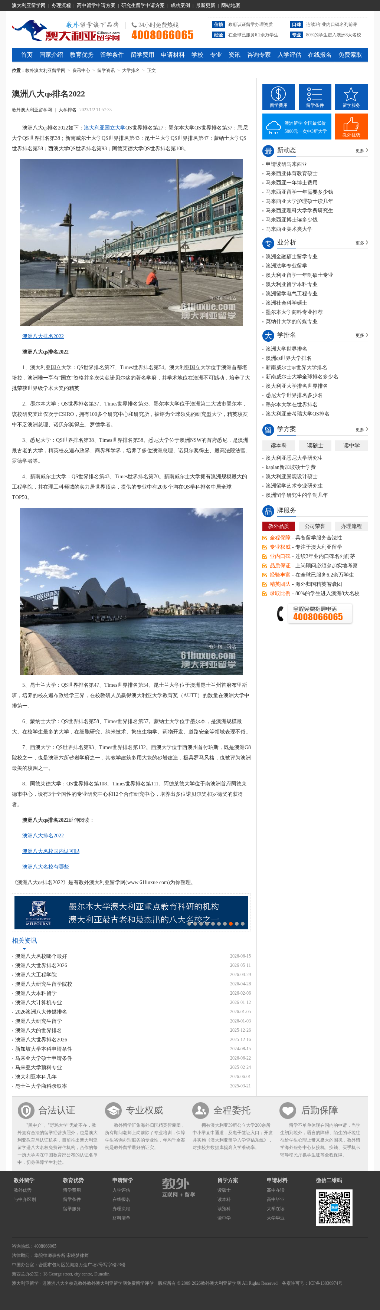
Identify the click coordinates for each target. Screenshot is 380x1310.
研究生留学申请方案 (143, 5)
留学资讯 (106, 70)
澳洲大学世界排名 (286, 349)
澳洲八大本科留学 (36, 993)
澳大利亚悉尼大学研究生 (294, 458)
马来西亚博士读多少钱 (292, 220)
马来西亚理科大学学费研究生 (299, 210)
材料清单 (121, 1218)
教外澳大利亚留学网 (66, 29)
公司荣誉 (315, 526)
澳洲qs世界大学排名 (289, 358)
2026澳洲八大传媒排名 (41, 1012)
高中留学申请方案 (96, 5)
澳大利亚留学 (25, 1283)
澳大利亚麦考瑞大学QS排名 (298, 414)
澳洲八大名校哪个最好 (41, 956)
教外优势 (351, 135)
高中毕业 (276, 1199)
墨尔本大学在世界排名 (292, 404)
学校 (197, 55)
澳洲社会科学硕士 (286, 303)
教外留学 (24, 1180)
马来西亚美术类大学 (289, 229)
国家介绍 (51, 55)
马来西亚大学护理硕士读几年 (299, 201)
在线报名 (320, 55)
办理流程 (61, 5)
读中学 (351, 446)
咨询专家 (259, 55)
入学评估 (289, 55)
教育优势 (82, 55)
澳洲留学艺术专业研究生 (294, 486)
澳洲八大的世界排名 (38, 1030)
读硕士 (315, 446)
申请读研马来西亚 (286, 164)
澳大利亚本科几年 (36, 1077)
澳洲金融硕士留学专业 (292, 256)
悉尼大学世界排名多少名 (294, 395)
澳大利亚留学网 (29, 5)
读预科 (224, 1208)
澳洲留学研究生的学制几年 (297, 495)
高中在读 (276, 1190)
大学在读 (276, 1208)
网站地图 (230, 5)
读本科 (279, 446)
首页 (27, 55)
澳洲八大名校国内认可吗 (50, 851)
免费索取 (350, 55)
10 (243, 924)
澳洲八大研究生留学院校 (43, 984)
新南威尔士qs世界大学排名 (296, 367)
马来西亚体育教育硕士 (292, 173)
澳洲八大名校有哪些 (45, 867)
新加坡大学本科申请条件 (43, 1049)
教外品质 (278, 526)
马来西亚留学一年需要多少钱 (299, 192)
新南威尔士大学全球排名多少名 (302, 377)
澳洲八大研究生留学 (38, 1021)
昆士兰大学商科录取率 (41, 1086)
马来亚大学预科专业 (38, 1067)
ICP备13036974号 (326, 1283)
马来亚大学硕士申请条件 (43, 1058)
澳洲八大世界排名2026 (41, 965)
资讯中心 (81, 70)
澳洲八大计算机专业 (38, 1002)
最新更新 (205, 5)
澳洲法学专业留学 (286, 266)
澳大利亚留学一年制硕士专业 (299, 275)
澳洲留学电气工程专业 (292, 293)
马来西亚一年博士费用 (292, 182)
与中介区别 (25, 1199)
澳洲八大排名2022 (43, 336)
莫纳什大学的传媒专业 (292, 321)
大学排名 (131, 70)
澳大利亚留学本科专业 (292, 284)
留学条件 (112, 55)
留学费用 (142, 55)
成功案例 (180, 5)
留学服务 (351, 105)
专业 (216, 55)
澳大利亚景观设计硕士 (292, 476)
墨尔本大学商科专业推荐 (294, 312)
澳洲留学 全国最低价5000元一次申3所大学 (306, 127)
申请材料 (173, 55)
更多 (360, 150)
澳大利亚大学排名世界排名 (297, 386)
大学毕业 (276, 1218)
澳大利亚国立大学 (104, 128)
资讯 (234, 55)
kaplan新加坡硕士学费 (291, 467)
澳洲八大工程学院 (36, 975)
